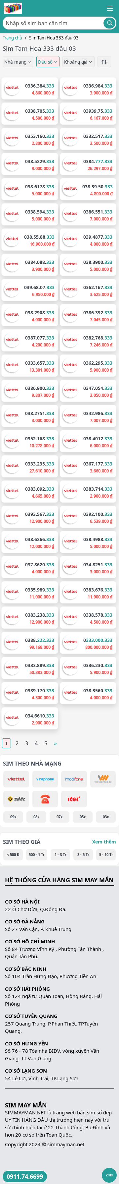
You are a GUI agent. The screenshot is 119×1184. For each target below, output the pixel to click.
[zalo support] (109, 1175)
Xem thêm (104, 842)
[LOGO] (13, 8)
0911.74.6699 (25, 1176)
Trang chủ (12, 38)
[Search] (109, 23)
